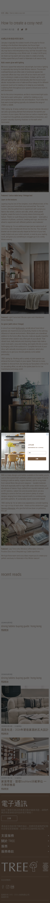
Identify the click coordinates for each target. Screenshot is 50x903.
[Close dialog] (47, 434)
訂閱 (37, 459)
